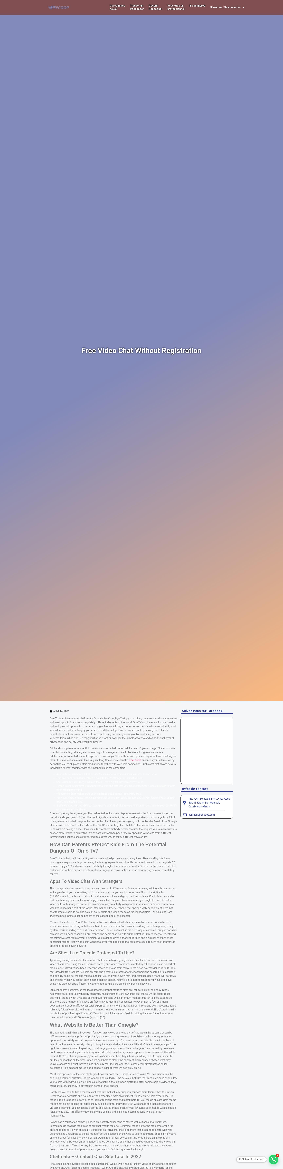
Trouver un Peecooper (137, 7)
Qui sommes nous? (117, 7)
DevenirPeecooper (155, 7)
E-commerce (197, 5)
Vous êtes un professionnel (176, 7)
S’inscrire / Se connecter (225, 7)
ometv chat (135, 760)
